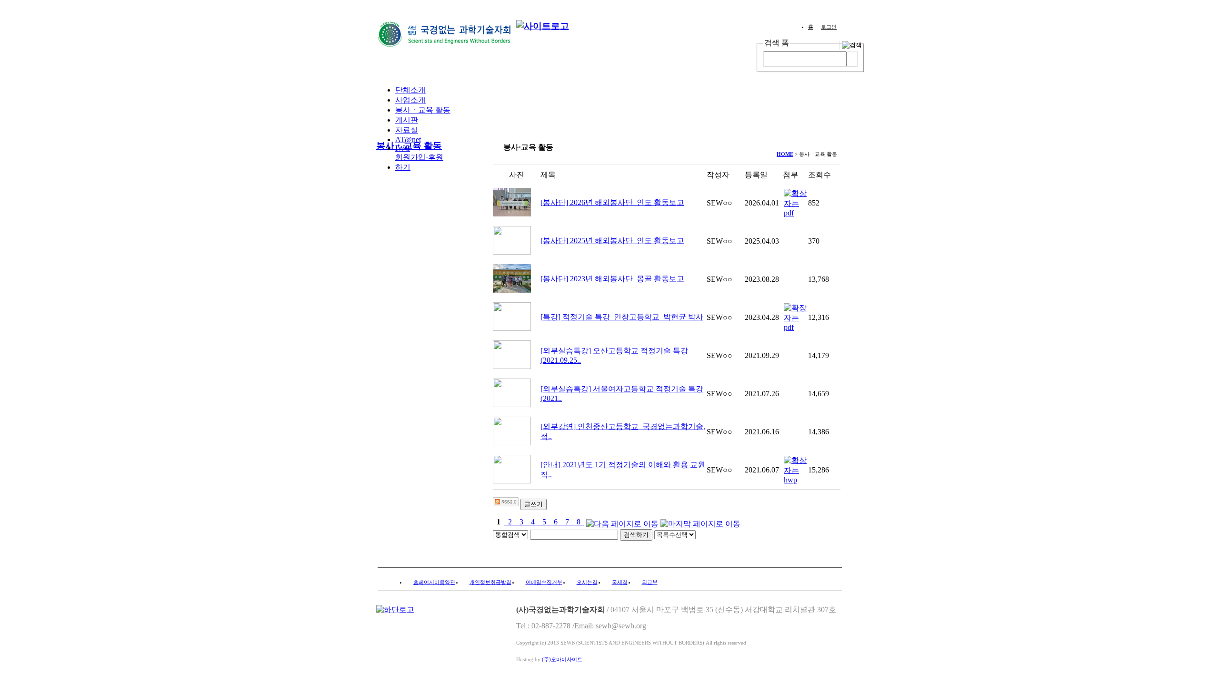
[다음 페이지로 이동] (622, 522)
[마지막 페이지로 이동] (700, 522)
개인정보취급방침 (490, 582)
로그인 (829, 27)
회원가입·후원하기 (419, 162)
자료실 (406, 130)
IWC (402, 148)
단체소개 (410, 90)
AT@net (408, 139)
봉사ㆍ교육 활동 (422, 110)
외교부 (650, 582)
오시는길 (587, 582)
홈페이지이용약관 (434, 582)
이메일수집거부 (544, 582)
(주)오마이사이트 (562, 659)
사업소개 (410, 100)
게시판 (406, 120)
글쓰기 (533, 504)
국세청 (620, 582)
